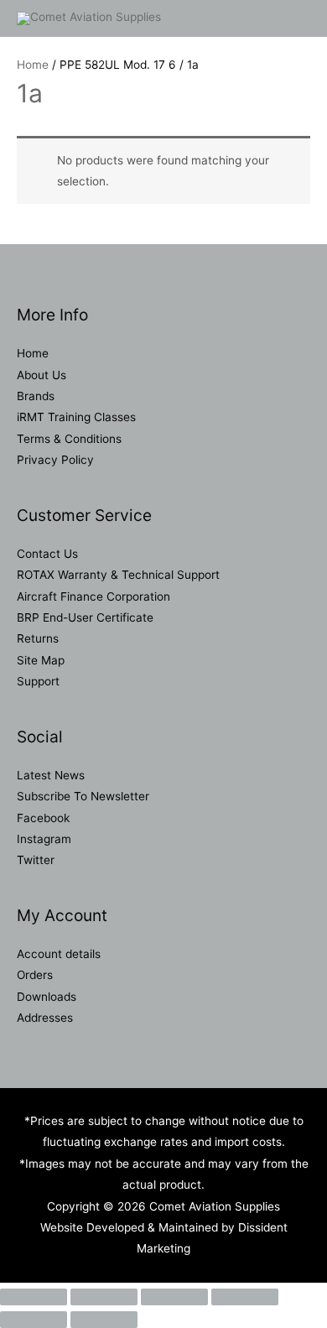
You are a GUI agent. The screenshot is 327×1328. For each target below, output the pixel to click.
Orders (35, 975)
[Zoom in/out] (33, 1297)
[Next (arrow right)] (104, 1319)
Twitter (35, 860)
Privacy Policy (55, 459)
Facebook (43, 818)
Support (38, 681)
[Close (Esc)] (244, 1297)
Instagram (44, 839)
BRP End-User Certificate (85, 617)
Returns (38, 638)
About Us (41, 375)
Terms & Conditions (69, 438)
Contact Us (47, 553)
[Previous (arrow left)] (33, 1319)
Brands (35, 396)
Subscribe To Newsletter (83, 796)
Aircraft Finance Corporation (93, 596)
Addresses (45, 1017)
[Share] (174, 1297)
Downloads (46, 996)
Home (33, 64)
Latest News (51, 775)
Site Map (41, 660)
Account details (59, 954)
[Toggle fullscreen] (104, 1297)
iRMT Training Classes (76, 417)
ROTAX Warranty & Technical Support (118, 574)
